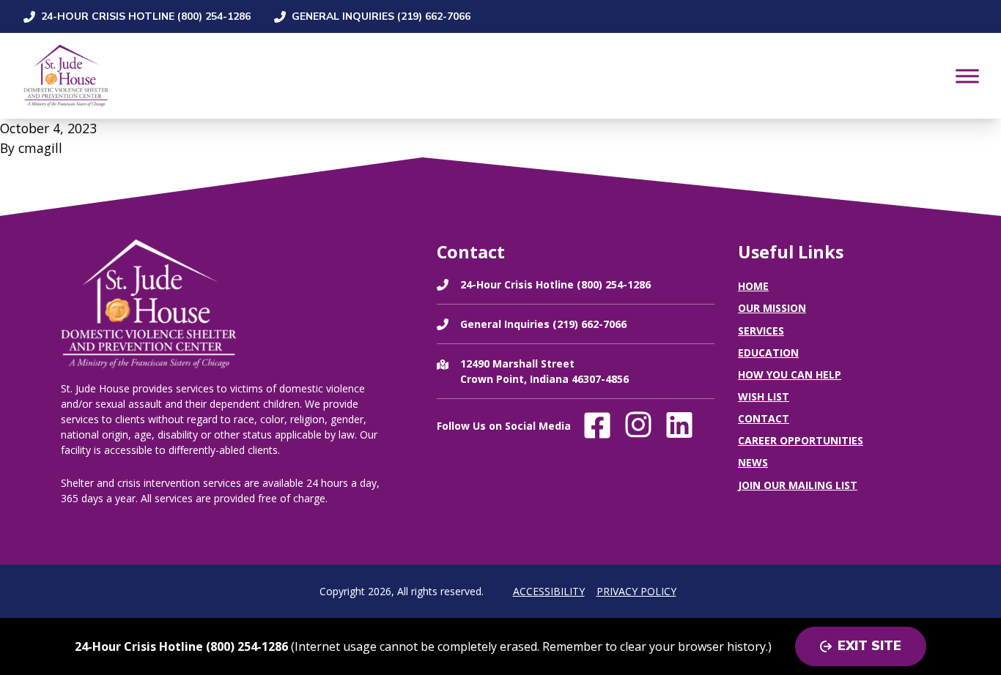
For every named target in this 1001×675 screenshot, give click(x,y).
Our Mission (772, 308)
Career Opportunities (800, 440)
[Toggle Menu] (967, 76)
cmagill (40, 148)
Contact (763, 418)
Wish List (763, 396)
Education (768, 352)
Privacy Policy (636, 591)
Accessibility (549, 591)
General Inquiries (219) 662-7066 (381, 16)
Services (761, 331)
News (753, 462)
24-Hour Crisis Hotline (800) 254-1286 (146, 16)
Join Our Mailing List (797, 485)
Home (753, 286)
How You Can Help (789, 374)
